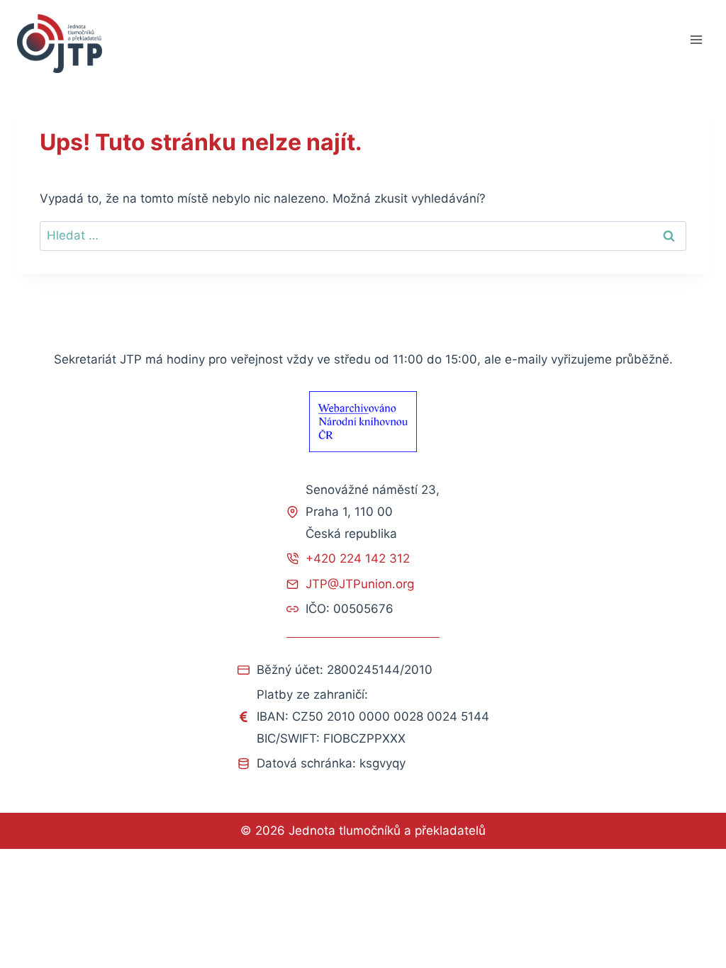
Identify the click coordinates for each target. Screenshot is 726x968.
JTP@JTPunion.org (360, 584)
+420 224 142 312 (358, 558)
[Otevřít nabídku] (696, 40)
